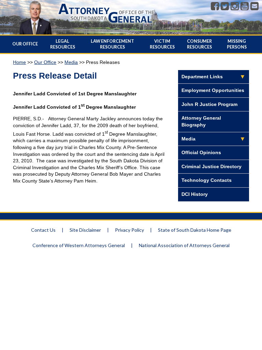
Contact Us (43, 230)
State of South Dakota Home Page (194, 230)
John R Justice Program (209, 104)
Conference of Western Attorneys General (78, 245)
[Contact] (254, 6)
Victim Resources (162, 44)
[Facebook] (215, 6)
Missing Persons (237, 44)
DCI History (194, 194)
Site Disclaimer (85, 230)
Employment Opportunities (212, 90)
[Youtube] (245, 6)
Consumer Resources (199, 44)
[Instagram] (235, 6)
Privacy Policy (129, 230)
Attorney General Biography (201, 121)
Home (19, 62)
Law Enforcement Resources (112, 44)
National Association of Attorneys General (184, 245)
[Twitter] (225, 6)
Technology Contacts (206, 180)
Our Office (25, 43)
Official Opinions (201, 152)
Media (71, 62)
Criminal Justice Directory (211, 166)
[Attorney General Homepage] (106, 24)
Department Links (202, 76)
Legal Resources (62, 44)
